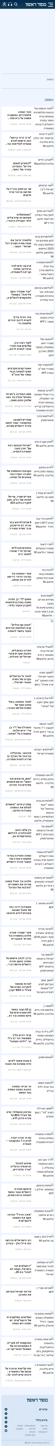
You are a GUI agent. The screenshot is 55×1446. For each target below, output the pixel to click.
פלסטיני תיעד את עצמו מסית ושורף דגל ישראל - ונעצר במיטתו (18, 245)
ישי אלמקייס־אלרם (23, 201)
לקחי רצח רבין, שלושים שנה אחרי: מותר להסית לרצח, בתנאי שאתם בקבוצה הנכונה (18, 349)
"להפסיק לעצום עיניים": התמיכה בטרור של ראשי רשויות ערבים (21, 168)
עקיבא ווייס (26, 585)
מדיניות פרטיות (32, 1430)
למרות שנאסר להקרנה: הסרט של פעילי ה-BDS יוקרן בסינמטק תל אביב (20, 988)
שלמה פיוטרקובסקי (22, 406)
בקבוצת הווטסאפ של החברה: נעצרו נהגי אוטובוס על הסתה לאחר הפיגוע (19, 475)
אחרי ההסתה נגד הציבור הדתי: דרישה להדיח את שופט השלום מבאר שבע (19, 578)
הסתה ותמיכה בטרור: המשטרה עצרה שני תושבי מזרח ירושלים (18, 859)
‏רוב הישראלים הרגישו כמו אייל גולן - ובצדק (18, 1241)
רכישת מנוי (42, 1431)
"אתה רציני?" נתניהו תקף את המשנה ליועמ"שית (19, 1218)
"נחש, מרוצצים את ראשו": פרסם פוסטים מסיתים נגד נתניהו (19, 782)
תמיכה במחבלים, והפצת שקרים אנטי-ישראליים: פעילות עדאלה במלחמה (19, 655)
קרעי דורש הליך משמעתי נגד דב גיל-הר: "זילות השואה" (19, 1038)
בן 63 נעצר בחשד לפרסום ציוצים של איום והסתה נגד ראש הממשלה (19, 1014)
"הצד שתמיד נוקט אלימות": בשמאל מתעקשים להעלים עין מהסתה (18, 296)
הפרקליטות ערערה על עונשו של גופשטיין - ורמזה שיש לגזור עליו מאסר (18, 1373)
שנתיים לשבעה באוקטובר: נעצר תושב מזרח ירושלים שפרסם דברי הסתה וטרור (18, 424)
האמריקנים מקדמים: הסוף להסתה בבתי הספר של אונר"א (19, 372)
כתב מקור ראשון (24, 149)
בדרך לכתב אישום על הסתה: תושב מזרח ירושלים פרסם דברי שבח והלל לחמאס (18, 963)
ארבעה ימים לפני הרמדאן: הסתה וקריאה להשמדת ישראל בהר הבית (21, 270)
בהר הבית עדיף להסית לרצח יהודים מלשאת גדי (19, 320)
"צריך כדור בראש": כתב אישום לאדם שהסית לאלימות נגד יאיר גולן (19, 142)
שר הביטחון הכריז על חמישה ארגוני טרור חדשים (18, 192)
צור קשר (43, 1425)
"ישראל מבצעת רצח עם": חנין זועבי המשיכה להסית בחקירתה (19, 450)
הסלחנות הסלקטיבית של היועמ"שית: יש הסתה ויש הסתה (19, 1320)
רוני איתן (27, 1249)
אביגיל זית (26, 944)
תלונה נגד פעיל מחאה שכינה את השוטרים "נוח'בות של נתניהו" (18, 884)
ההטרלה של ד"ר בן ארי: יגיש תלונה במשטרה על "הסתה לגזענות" (20, 732)
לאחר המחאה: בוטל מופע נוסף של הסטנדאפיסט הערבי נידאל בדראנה (19, 706)
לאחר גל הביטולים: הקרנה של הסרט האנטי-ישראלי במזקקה (20, 680)
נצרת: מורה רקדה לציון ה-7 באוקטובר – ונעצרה (18, 1141)
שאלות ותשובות (19, 1427)
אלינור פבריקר (25, 124)
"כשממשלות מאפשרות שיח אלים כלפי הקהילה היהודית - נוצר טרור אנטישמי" (18, 219)
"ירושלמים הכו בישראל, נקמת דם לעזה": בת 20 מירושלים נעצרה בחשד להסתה (20, 1272)
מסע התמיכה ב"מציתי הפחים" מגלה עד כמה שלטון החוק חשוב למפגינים (18, 398)
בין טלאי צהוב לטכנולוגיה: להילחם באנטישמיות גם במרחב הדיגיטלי (19, 834)
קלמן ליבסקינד (24, 354)
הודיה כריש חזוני (24, 226)
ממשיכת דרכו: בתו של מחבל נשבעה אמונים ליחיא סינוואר (18, 910)
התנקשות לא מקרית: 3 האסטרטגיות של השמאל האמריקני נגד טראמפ (18, 1347)
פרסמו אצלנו (30, 1425)
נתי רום (28, 329)
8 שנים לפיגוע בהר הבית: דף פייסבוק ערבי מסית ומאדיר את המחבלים (20, 527)
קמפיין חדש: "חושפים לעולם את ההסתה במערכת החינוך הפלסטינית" (18, 809)
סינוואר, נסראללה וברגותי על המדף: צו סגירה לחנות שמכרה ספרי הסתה (19, 757)
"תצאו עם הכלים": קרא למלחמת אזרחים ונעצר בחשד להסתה (18, 628)
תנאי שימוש (30, 1435)
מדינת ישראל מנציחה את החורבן (18, 1293)
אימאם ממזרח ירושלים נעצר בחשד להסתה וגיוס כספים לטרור (19, 1193)
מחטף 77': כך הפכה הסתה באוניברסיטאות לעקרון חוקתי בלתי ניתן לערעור (18, 604)
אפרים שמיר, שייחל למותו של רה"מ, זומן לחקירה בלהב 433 (19, 500)
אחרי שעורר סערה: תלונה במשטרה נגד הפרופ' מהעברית (20, 936)
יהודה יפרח (26, 1329)
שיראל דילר (26, 508)
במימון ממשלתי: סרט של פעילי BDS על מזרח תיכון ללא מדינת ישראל (18, 1116)
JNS (29, 816)
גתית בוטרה (26, 842)
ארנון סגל (27, 1300)
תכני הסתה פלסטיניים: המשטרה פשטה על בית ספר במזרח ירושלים (19, 116)
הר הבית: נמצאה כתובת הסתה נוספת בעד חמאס (19, 1089)
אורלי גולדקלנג (24, 303)
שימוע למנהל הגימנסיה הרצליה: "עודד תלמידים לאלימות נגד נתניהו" (19, 1168)
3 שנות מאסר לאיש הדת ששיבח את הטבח (18, 1062)
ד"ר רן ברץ (26, 1355)
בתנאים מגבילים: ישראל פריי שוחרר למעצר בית (20, 551)
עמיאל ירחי (26, 1226)
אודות (45, 1428)
